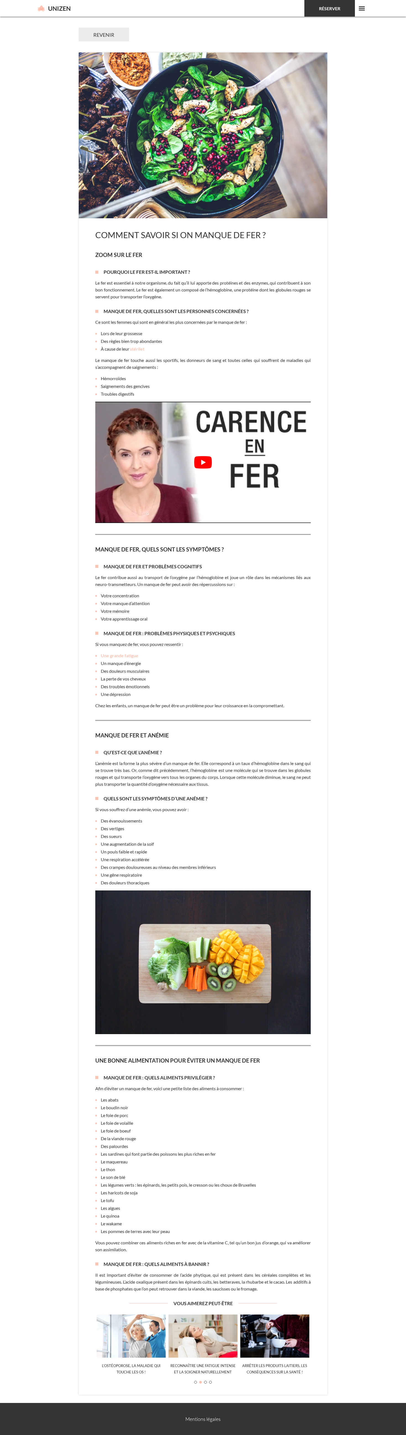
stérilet (137, 348)
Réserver (329, 8)
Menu (362, 8)
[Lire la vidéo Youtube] (203, 462)
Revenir (103, 35)
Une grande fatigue (119, 655)
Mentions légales (203, 1419)
